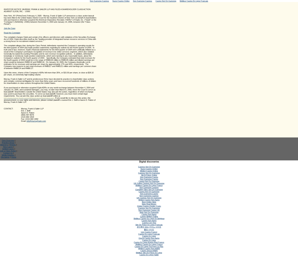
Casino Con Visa (149, 223)
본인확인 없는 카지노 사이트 (149, 227)
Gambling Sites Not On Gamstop (149, 189)
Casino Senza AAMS (149, 251)
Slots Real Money (149, 204)
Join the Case (9, 28)
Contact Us (8, 153)
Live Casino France (149, 232)
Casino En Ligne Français (149, 234)
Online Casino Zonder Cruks (149, 206)
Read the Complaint (12, 33)
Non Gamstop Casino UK (149, 210)
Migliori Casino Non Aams (149, 200)
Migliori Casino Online (149, 171)
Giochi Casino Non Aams (149, 238)
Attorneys (4, 145)
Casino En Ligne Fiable (149, 255)
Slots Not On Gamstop (149, 212)
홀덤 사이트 (149, 230)
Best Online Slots (149, 202)
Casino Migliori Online (149, 216)
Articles (13, 145)
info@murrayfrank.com (36, 121)
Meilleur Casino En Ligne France (149, 185)
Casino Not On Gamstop (149, 181)
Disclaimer (5, 157)
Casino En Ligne (149, 236)
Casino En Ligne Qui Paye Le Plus (149, 246)
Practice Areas (8, 143)
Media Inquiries (8, 155)
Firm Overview (8, 141)
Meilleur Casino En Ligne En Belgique (149, 218)
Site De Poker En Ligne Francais (149, 225)
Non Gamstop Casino (149, 177)
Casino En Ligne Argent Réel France (149, 242)
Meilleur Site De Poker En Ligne (149, 253)
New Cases (8, 147)
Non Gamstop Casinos (149, 187)
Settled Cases (8, 149)
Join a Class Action (8, 151)
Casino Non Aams (149, 214)
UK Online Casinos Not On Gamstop (149, 183)
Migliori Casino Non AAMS (149, 248)
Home (13, 157)
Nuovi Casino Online (149, 169)
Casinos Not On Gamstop (149, 167)
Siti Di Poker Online (149, 175)
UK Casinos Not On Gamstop (149, 198)
